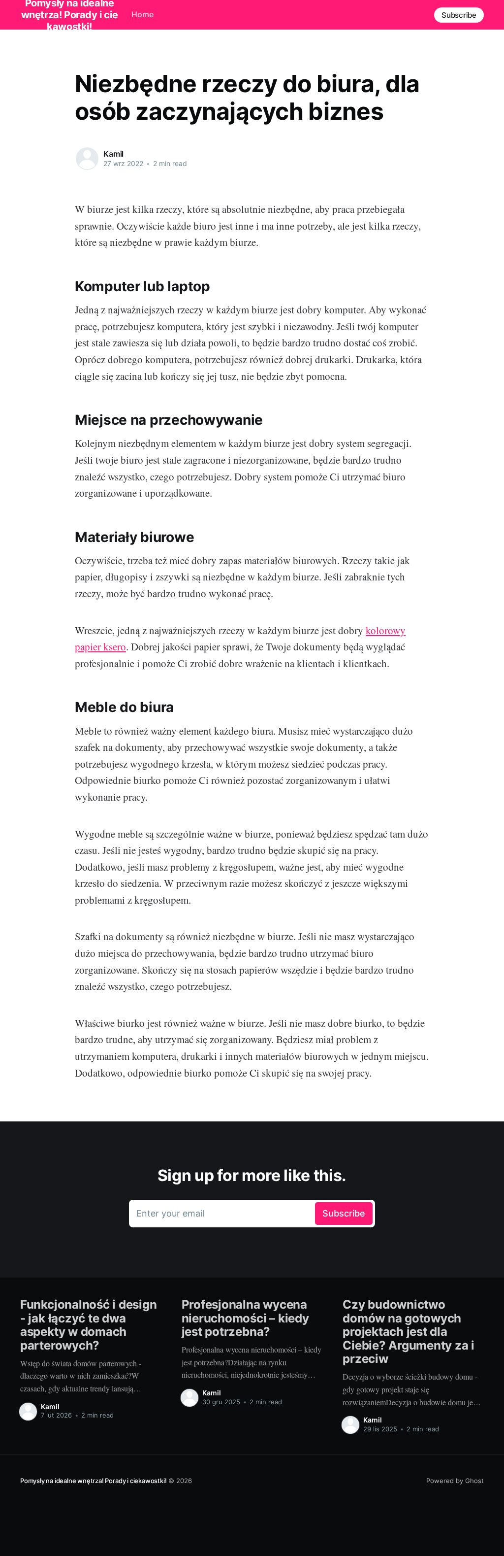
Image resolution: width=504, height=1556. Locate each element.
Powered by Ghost (455, 1481)
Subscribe (458, 15)
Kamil (113, 154)
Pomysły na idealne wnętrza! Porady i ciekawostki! (93, 1481)
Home (142, 14)
